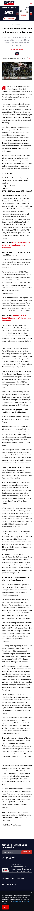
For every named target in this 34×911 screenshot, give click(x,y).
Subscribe (5, 879)
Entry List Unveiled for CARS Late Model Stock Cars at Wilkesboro (16, 245)
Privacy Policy (17, 901)
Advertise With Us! (9, 884)
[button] (31, 13)
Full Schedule (9, 18)
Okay (5, 907)
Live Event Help (18, 879)
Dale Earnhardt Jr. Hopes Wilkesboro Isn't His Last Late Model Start (16, 318)
